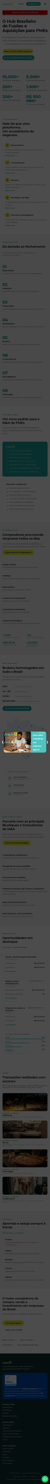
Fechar (42, 733)
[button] (45, 1479)
